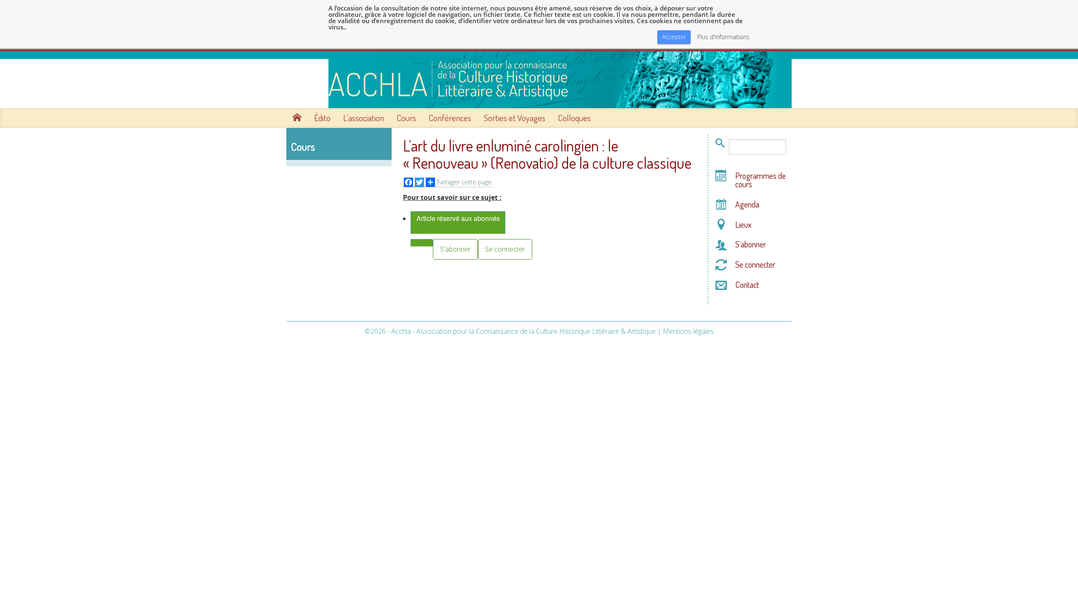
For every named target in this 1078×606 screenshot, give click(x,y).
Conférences (450, 117)
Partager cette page (464, 182)
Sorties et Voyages (514, 117)
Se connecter (505, 249)
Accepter (674, 37)
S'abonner (455, 249)
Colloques (574, 117)
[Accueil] (539, 79)
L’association (363, 117)
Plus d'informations (723, 37)
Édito (322, 117)
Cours (406, 117)
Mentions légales (688, 331)
